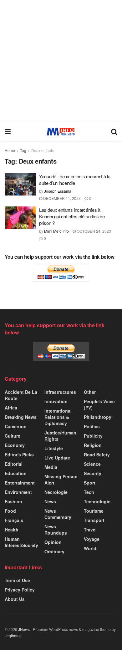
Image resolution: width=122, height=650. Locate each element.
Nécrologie (56, 492)
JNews (24, 629)
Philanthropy (97, 417)
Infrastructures (60, 392)
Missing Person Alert (61, 479)
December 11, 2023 (61, 198)
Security (92, 473)
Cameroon (16, 426)
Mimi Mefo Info (56, 231)
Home (10, 150)
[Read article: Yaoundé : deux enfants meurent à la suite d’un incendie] (20, 184)
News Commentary (57, 514)
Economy (15, 445)
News (50, 501)
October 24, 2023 (93, 231)
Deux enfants (42, 150)
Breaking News (21, 417)
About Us (15, 599)
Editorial (14, 464)
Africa (11, 407)
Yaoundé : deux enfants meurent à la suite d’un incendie (74, 179)
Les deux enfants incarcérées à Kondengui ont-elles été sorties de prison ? (72, 216)
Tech (89, 492)
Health (11, 529)
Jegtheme (13, 635)
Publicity (93, 436)
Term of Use (17, 580)
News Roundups (55, 529)
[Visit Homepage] (61, 131)
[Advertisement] (61, 61)
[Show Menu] (8, 131)
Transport (94, 520)
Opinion (53, 542)
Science (92, 464)
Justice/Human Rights (60, 435)
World (90, 548)
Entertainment (20, 483)
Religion (93, 445)
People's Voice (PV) (99, 404)
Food (10, 511)
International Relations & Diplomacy (58, 417)
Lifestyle (53, 448)
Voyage (91, 539)
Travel (90, 529)
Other (90, 392)
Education (16, 473)
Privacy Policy (20, 590)
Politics (92, 426)
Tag (23, 150)
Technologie (97, 501)
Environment (18, 492)
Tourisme (94, 511)
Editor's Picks (19, 454)
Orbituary (54, 551)
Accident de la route (21, 395)
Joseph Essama (57, 191)
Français (14, 520)
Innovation (56, 401)
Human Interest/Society (21, 542)
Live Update (57, 457)
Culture (12, 436)
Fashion (13, 501)
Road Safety (97, 454)
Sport (89, 483)
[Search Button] (114, 131)
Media (50, 467)
